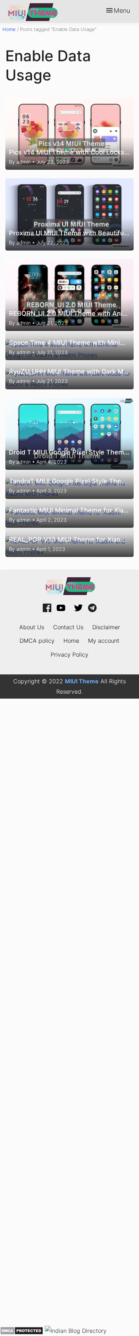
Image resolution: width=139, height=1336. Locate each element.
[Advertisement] (69, 1012)
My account (103, 640)
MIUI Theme (82, 681)
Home (9, 29)
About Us (31, 627)
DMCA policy (37, 640)
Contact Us (68, 627)
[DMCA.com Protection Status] (21, 1330)
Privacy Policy (69, 654)
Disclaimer (106, 627)
